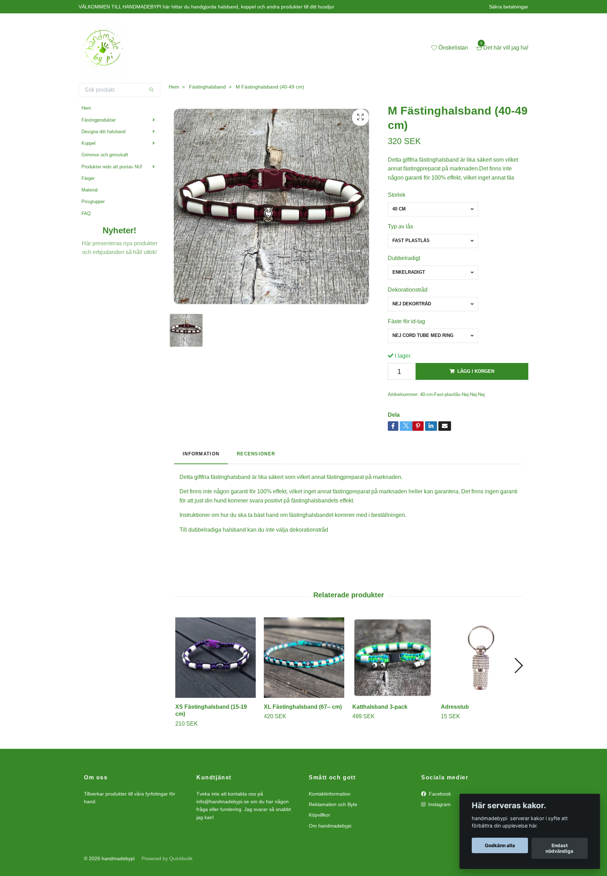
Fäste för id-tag (406, 321)
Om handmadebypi (330, 826)
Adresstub (455, 707)
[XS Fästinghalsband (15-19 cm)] (215, 657)
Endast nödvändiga (559, 848)
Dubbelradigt (404, 258)
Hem (86, 108)
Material (89, 190)
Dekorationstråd (407, 290)
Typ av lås (400, 226)
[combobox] (433, 209)
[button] (518, 665)
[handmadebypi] (103, 48)
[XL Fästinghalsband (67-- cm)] (304, 657)
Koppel (88, 143)
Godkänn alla (500, 845)
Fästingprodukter (98, 120)
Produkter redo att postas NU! (111, 166)
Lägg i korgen (475, 371)
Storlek (396, 195)
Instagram (439, 804)
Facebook (439, 794)
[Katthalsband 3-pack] (392, 657)
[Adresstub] (481, 657)
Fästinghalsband (207, 87)
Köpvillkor (319, 815)
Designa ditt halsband (103, 131)
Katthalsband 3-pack (379, 707)
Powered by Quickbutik (167, 858)
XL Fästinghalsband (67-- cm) (303, 707)
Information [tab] (201, 453)
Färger (87, 178)
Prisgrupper (93, 201)
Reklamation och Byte (333, 804)
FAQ (86, 213)
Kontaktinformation (330, 794)
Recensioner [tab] (256, 453)
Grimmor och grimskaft (104, 154)
